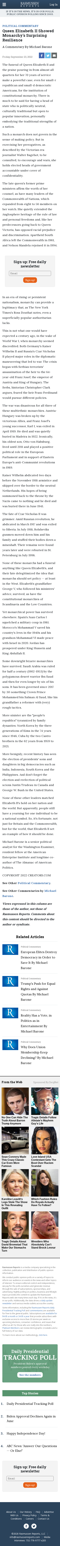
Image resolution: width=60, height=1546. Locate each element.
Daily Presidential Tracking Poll (30, 1404)
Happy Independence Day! (26, 1433)
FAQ (38, 1511)
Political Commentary (34, 883)
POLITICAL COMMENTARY (20, 26)
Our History (26, 1511)
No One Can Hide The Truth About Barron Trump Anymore (15, 1120)
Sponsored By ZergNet (45, 1082)
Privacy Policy (29, 1515)
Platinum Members (10, 1328)
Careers (30, 1518)
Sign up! (30, 280)
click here (43, 1335)
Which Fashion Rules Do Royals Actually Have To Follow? (44, 1202)
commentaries (36, 1310)
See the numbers (30, 1374)
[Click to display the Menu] (4, 4)
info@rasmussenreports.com (25, 1537)
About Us (11, 1511)
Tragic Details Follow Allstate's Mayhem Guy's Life (43, 1120)
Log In (54, 4)
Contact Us (43, 1518)
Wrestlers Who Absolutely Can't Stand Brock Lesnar (43, 1244)
